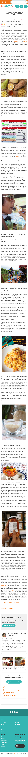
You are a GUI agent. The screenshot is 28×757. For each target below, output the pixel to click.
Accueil (2, 19)
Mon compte (16, 6)
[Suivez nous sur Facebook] (10, 712)
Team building (4, 728)
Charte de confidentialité (20, 753)
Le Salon (3, 724)
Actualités (3, 738)
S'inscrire (21, 746)
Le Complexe (4, 722)
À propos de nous (5, 736)
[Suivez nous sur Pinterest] (15, 712)
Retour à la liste (8, 608)
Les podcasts (4, 742)
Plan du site (16, 755)
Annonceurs (4, 740)
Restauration (4, 729)
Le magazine (7, 19)
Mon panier (20, 6)
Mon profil (17, 724)
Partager (17, 602)
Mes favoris (25, 6)
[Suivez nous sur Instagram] (12, 712)
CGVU (2, 753)
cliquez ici (18, 156)
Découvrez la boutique (15, 682)
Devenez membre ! (9, 626)
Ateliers (2, 726)
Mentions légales (10, 753)
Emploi (2, 744)
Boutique (3, 731)
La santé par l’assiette (15, 19)
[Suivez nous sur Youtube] (17, 712)
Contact (3, 746)
